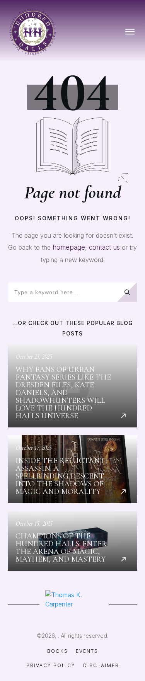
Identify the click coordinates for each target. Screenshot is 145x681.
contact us (104, 247)
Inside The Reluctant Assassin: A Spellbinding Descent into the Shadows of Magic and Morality (72, 469)
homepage (69, 247)
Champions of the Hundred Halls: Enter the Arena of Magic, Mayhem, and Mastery (72, 541)
